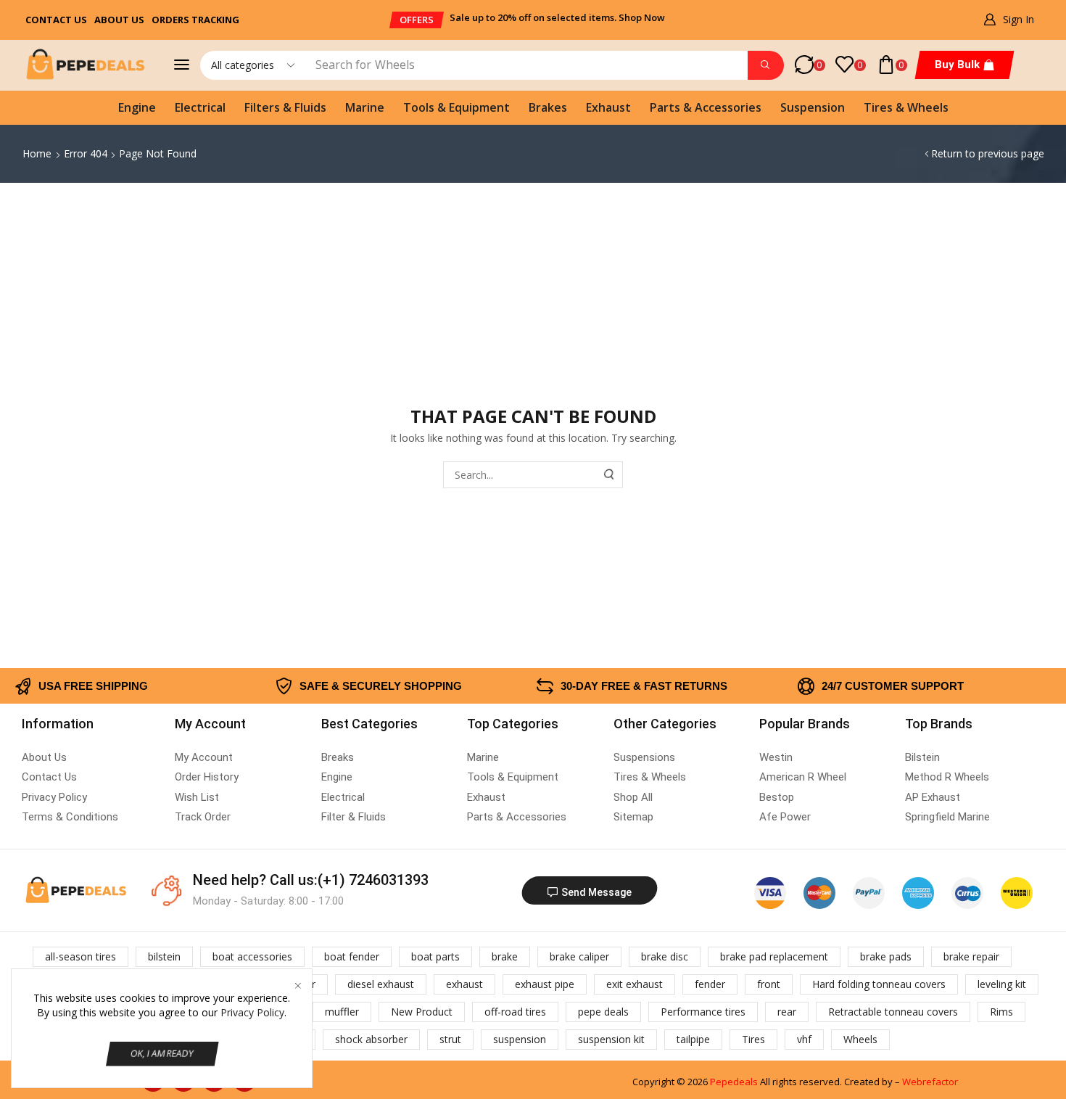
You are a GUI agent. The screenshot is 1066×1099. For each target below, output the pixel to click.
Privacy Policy (252, 1012)
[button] (416, 20)
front (768, 984)
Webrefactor (930, 1081)
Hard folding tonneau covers (879, 984)
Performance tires (703, 1011)
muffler (342, 1011)
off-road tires (515, 1011)
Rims (1001, 1011)
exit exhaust (634, 984)
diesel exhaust (380, 984)
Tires (753, 1039)
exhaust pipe (544, 984)
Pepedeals (734, 1081)
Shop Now (642, 17)
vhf (804, 1039)
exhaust (464, 984)
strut (450, 1039)
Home (36, 153)
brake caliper (579, 956)
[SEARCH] (610, 474)
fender (710, 984)
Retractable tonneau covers (893, 1011)
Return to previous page (987, 153)
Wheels (860, 1039)
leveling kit (1002, 984)
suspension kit (611, 1039)
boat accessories (252, 956)
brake (505, 956)
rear (786, 1011)
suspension (519, 1039)
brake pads (886, 956)
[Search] (766, 65)
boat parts (435, 956)
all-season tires (80, 956)
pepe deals (603, 1011)
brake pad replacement (774, 956)
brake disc (664, 956)
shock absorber (371, 1039)
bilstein (164, 956)
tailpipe (693, 1039)
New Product (422, 1011)
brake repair (971, 956)
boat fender (351, 956)
